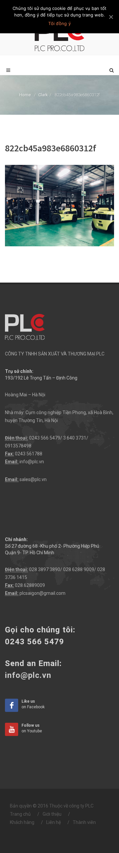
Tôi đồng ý (59, 23)
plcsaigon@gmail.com (42, 593)
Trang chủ (20, 814)
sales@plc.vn (33, 479)
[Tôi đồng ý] (110, 17)
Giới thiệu (52, 814)
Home (25, 94)
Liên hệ (53, 822)
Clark (43, 94)
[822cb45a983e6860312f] (59, 205)
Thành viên (84, 822)
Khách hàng (22, 822)
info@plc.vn (32, 461)
